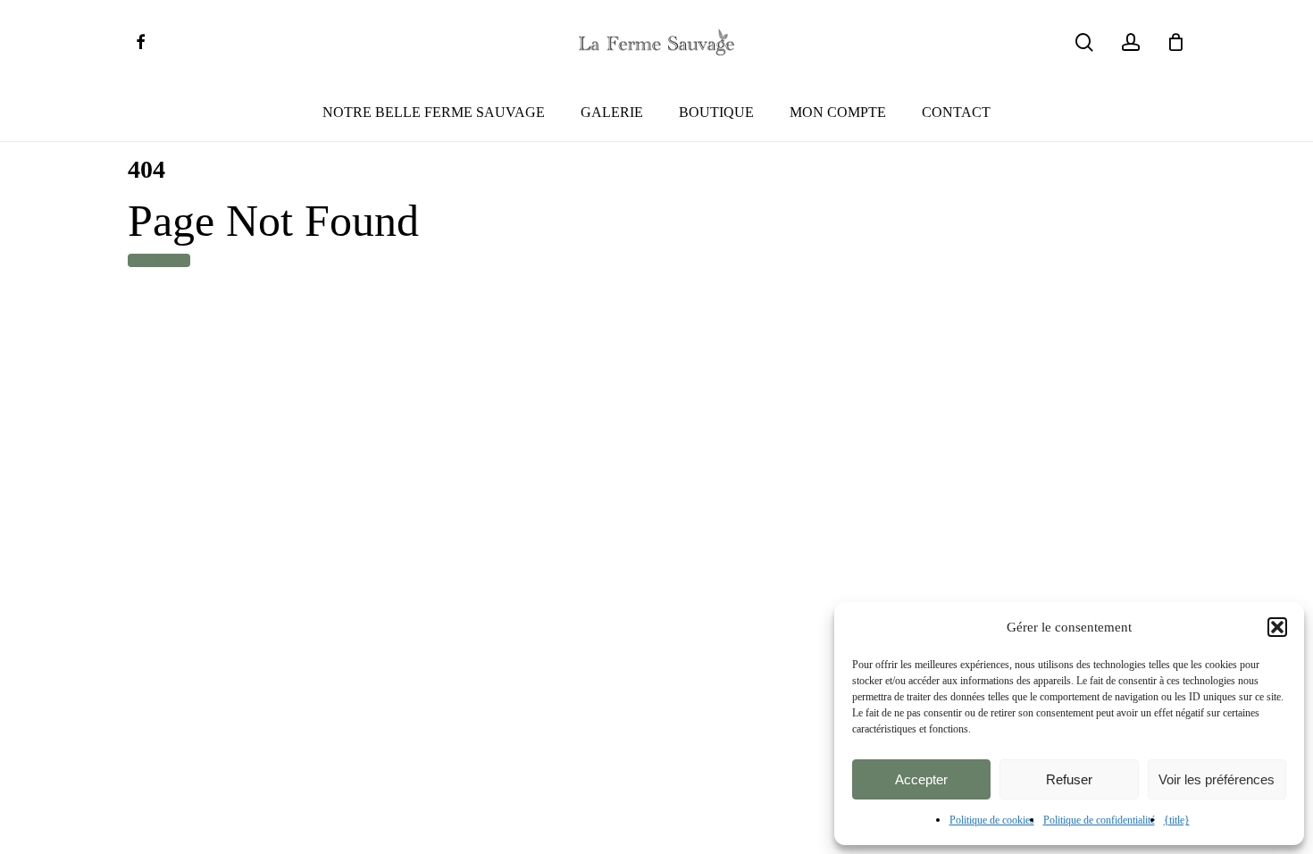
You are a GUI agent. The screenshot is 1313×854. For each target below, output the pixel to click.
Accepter (921, 779)
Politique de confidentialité (1099, 820)
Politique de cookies (991, 820)
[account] (1131, 42)
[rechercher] (1084, 42)
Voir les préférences (1216, 779)
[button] (1277, 627)
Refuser (1069, 779)
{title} (1177, 820)
